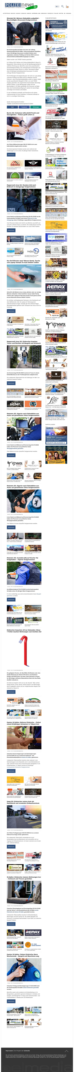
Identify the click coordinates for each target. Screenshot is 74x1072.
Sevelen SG (50, 13)
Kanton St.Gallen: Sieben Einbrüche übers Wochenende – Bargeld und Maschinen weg (23, 955)
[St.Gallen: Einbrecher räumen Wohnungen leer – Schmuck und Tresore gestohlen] (24, 892)
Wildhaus (68, 13)
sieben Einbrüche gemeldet (31, 987)
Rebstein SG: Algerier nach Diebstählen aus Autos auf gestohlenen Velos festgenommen (23, 414)
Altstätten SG (6, 13)
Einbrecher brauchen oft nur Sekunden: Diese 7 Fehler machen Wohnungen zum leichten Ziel (24, 631)
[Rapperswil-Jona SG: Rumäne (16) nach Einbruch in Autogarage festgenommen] (24, 200)
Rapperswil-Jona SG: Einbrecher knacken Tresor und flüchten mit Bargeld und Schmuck (24, 342)
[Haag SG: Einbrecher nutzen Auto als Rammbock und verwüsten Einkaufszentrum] (24, 816)
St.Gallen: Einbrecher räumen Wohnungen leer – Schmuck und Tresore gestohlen (24, 878)
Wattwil (61, 13)
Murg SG (29, 13)
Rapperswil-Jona (36, 13)
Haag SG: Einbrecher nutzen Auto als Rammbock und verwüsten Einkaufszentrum (23, 802)
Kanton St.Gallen (26, 757)
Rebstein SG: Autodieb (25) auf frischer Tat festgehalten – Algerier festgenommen (22, 558)
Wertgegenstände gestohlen (15, 448)
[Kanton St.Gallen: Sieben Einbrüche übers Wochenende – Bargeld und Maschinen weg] (24, 969)
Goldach (18, 13)
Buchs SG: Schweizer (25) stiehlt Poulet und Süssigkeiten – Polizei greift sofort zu (23, 113)
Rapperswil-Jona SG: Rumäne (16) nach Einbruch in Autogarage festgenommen (21, 186)
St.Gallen (56, 13)
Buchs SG (13, 13)
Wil (65, 13)
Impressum (9, 1050)
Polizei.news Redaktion (18, 141)
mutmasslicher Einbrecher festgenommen (18, 767)
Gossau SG (23, 13)
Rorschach (44, 13)
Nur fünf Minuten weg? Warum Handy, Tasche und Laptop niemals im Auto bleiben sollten (23, 261)
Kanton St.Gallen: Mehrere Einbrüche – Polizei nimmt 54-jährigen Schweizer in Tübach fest (24, 723)
